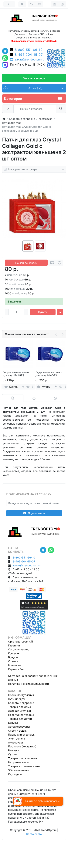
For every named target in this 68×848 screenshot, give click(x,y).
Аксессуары (16, 742)
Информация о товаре (22, 169)
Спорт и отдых (17, 730)
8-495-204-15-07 (29, 55)
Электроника (16, 738)
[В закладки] (59, 263)
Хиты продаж (17, 699)
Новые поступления (21, 695)
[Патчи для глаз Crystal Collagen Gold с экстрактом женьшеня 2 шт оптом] (34, 209)
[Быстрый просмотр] (27, 387)
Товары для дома (19, 706)
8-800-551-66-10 (29, 50)
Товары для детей (20, 718)
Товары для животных (22, 758)
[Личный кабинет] (62, 4)
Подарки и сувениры (21, 734)
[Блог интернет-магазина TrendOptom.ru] (55, 4)
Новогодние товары (21, 714)
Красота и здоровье (21, 702)
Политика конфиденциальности (28, 683)
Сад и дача (15, 774)
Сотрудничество (18, 649)
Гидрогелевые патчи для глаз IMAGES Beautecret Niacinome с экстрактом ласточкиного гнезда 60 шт (17, 374)
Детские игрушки (19, 710)
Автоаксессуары (19, 726)
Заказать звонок (34, 78)
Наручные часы (18, 762)
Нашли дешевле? (26, 262)
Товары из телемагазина (24, 766)
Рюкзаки (13, 750)
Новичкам (14, 665)
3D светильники (18, 770)
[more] (32, 387)
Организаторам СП (20, 641)
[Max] (5, 65)
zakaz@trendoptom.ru (29, 59)
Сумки (12, 754)
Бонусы (13, 657)
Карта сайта (16, 669)
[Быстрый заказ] (60, 312)
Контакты (14, 653)
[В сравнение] (52, 263)
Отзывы (13, 661)
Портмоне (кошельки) (22, 746)
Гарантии (14, 645)
